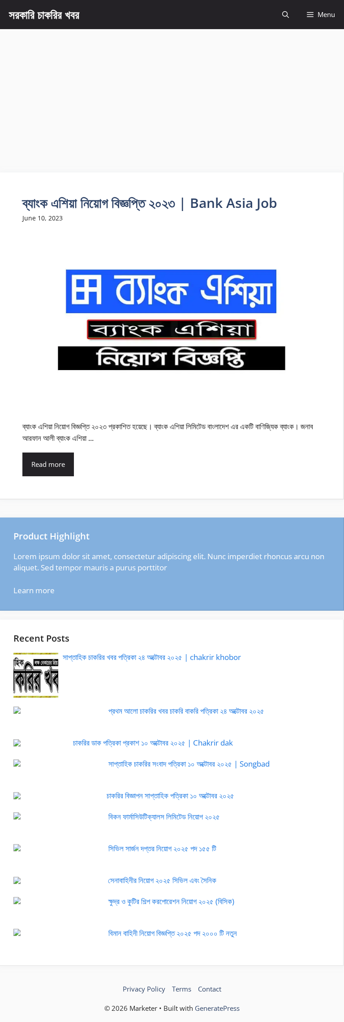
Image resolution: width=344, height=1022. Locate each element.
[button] (285, 14)
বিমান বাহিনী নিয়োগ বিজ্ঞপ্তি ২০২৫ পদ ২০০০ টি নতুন (172, 933)
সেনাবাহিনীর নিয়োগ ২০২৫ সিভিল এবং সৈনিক (162, 880)
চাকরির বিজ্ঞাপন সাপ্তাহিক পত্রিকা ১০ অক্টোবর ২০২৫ (170, 795)
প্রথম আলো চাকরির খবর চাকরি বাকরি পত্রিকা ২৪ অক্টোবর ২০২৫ (186, 711)
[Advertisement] (172, 96)
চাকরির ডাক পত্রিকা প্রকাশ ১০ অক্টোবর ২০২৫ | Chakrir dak (153, 742)
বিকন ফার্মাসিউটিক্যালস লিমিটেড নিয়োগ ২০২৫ (164, 816)
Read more (48, 464)
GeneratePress (217, 1008)
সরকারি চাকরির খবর (44, 14)
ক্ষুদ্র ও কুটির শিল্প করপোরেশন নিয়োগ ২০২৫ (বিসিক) (171, 901)
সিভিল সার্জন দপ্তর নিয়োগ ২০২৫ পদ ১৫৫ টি (162, 848)
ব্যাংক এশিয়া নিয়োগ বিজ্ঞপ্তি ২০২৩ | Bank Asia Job (149, 203)
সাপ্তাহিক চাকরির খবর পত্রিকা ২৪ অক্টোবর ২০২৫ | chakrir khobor (152, 657)
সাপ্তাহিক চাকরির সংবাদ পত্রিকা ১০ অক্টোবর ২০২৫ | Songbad (189, 764)
